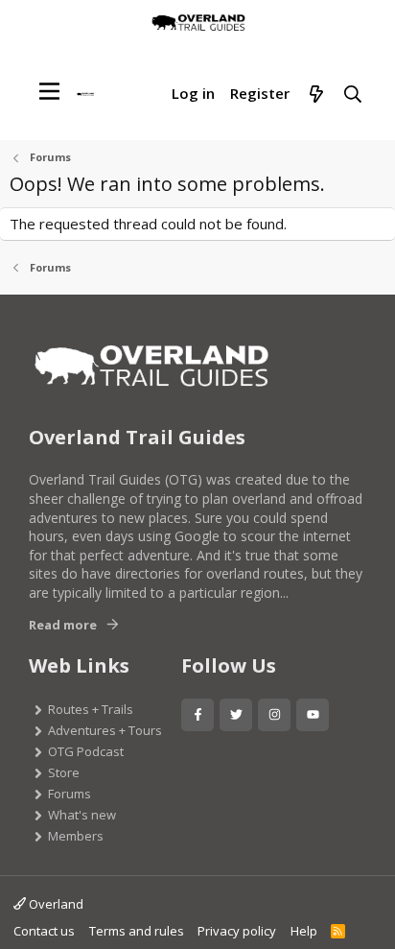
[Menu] (49, 91)
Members (76, 835)
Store (64, 772)
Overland (54, 904)
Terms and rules (136, 930)
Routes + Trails (90, 709)
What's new (82, 814)
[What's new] (316, 94)
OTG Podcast (86, 751)
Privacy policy (237, 930)
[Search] (353, 94)
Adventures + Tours (105, 730)
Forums (69, 793)
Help (303, 930)
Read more (63, 624)
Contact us (44, 930)
